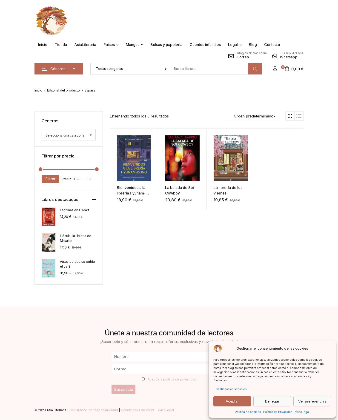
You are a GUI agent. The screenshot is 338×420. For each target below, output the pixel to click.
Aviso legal (302, 412)
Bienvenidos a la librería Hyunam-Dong (131, 193)
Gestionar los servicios (231, 389)
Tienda (61, 44)
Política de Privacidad (277, 412)
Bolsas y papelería (166, 44)
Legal (233, 44)
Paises (109, 44)
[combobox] (69, 134)
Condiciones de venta (138, 410)
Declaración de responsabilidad (94, 410)
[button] (275, 68)
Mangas (132, 44)
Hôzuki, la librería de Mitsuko (75, 238)
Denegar (272, 401)
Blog (253, 44)
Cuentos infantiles (205, 44)
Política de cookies (248, 412)
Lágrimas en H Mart (74, 210)
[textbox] (67, 135)
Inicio (42, 44)
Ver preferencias (312, 401)
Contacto (272, 44)
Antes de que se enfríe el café (77, 264)
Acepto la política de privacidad (172, 379)
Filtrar (50, 179)
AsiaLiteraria (85, 44)
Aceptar (232, 401)
